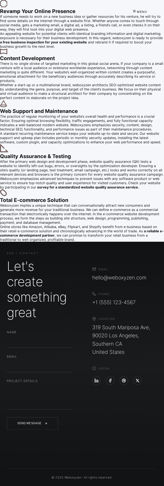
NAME (12, 332)
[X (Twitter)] (137, 380)
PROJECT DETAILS (22, 381)
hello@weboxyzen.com (119, 277)
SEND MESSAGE (29, 423)
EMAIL (12, 356)
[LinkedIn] (96, 380)
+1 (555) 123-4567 (114, 302)
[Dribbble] (124, 380)
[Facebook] (110, 380)
